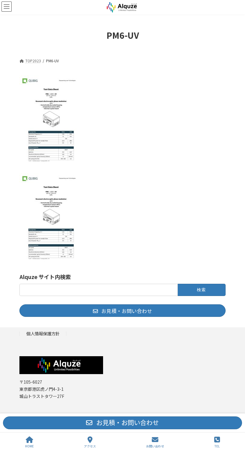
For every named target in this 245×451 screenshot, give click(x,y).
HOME (29, 446)
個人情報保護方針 (43, 333)
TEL (217, 446)
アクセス (90, 446)
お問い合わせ (155, 446)
